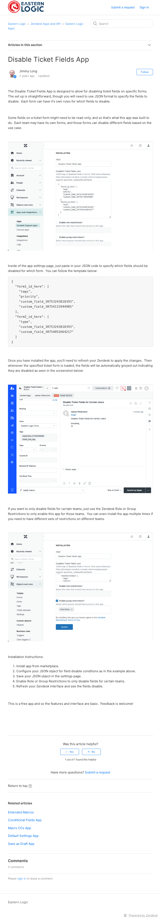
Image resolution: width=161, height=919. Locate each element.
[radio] (69, 752)
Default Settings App (23, 836)
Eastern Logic (17, 23)
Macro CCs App (19, 828)
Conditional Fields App (25, 820)
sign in (21, 878)
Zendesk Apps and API (45, 23)
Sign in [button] (144, 7)
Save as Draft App (21, 844)
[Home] (26, 12)
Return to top (17, 786)
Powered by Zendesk (143, 915)
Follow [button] (145, 72)
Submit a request (123, 7)
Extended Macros (21, 812)
